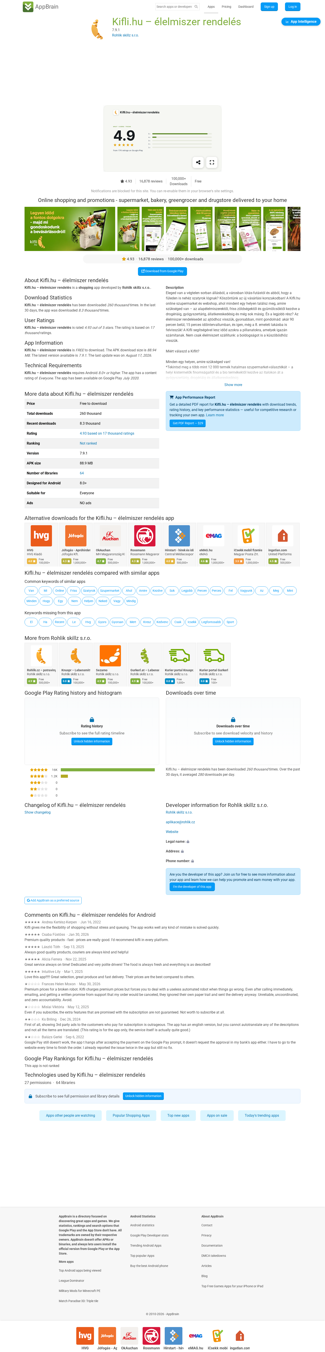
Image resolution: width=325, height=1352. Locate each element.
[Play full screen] (212, 162)
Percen (202, 590)
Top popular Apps (142, 1255)
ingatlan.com (277, 550)
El (31, 622)
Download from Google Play (164, 271)
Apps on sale (217, 1115)
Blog (204, 1276)
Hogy (46, 601)
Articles (206, 1266)
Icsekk (192, 622)
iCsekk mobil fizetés (248, 550)
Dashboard (246, 6)
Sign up (269, 6)
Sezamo (101, 670)
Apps (211, 6)
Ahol (129, 590)
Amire (143, 590)
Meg (276, 590)
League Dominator (71, 1280)
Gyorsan (117, 622)
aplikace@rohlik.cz (180, 822)
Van (31, 590)
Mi (45, 590)
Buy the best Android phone (149, 1266)
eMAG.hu (205, 550)
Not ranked (88, 443)
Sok (172, 590)
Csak (177, 622)
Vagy (116, 601)
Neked (103, 601)
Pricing (226, 6)
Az (262, 590)
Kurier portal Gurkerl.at (213, 670)
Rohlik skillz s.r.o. (71, 638)
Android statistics (142, 1225)
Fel (231, 590)
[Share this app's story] (198, 162)
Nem (74, 601)
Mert (133, 622)
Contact (206, 1225)
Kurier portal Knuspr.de (179, 670)
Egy (60, 601)
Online (59, 590)
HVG (30, 550)
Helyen (88, 601)
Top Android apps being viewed (80, 1270)
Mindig (131, 601)
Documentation (212, 1245)
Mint (290, 590)
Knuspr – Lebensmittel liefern (75, 670)
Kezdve (157, 590)
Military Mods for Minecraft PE (79, 1291)
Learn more (215, 415)
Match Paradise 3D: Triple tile (78, 1301)
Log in (293, 6)
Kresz (147, 622)
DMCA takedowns (213, 1255)
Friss (73, 590)
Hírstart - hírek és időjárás (179, 550)
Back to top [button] (314, 1312)
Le (74, 622)
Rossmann (137, 550)
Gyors (102, 622)
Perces (216, 590)
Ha (45, 622)
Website (172, 832)
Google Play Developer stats (149, 1235)
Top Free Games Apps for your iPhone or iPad (232, 1286)
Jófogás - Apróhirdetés (75, 550)
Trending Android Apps (145, 1245)
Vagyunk (246, 590)
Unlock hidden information (92, 741)
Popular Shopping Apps (131, 1115)
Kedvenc (162, 622)
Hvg (88, 622)
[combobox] (174, 6)
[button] (233, 841)
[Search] (196, 6)
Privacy (206, 1235)
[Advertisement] (157, 74)
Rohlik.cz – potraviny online (41, 670)
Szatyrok (89, 590)
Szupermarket (109, 590)
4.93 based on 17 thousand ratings (107, 433)
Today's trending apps (262, 1115)
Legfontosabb (211, 622)
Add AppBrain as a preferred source (54, 900)
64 (82, 473)
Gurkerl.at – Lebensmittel (144, 670)
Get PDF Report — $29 (188, 423)
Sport (230, 622)
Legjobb (187, 590)
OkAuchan (103, 550)
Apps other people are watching (70, 1115)
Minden (32, 601)
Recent (59, 622)
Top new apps (178, 1115)
